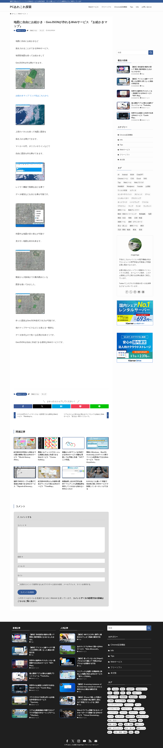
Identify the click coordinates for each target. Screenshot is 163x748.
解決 (142, 226)
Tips (121, 145)
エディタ (133, 190)
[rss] (90, 741)
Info (121, 140)
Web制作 (121, 186)
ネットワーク (122, 202)
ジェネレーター (123, 198)
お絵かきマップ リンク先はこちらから (32, 96)
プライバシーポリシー (91, 745)
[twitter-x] (130, 291)
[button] (23, 406)
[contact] (143, 291)
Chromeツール (123, 178)
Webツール (33, 30)
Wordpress (130, 186)
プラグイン (122, 206)
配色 (134, 230)
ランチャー (147, 206)
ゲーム (147, 194)
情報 (129, 218)
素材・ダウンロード (135, 222)
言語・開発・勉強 (124, 230)
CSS (132, 178)
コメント (22, 525)
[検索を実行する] (150, 52)
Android (124, 175)
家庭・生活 (122, 218)
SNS (145, 178)
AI (118, 175)
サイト (20, 575)
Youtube (140, 186)
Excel (139, 178)
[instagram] (135, 291)
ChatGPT (140, 175)
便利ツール (122, 210)
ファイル (145, 202)
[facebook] (126, 291)
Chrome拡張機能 (126, 135)
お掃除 (148, 186)
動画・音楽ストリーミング (127, 214)
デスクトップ (136, 198)
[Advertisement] (61, 368)
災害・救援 (138, 218)
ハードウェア (134, 202)
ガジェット (138, 194)
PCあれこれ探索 (21, 6)
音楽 (140, 230)
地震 (149, 214)
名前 (20, 557)
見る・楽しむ (122, 226)
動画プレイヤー (133, 210)
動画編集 (142, 214)
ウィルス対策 (122, 190)
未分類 (122, 160)
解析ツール (134, 226)
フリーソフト (125, 155)
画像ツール (122, 222)
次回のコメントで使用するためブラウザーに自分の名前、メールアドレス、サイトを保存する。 (56, 584)
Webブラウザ (139, 182)
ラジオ (138, 206)
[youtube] (139, 291)
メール (21, 566)
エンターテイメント (125, 194)
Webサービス (21, 30)
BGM (132, 175)
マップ (42, 30)
